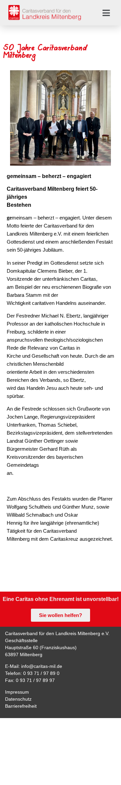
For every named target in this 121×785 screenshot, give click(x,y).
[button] (106, 13)
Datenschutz (18, 699)
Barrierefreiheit (21, 706)
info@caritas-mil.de (41, 666)
